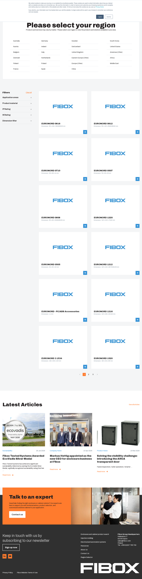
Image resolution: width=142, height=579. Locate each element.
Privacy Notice (100, 7)
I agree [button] (100, 17)
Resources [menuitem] (85, 546)
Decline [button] (109, 17)
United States (115, 46)
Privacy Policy (7, 572)
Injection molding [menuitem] (87, 538)
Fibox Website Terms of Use (27, 572)
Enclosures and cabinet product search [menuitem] (95, 534)
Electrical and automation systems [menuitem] (93, 542)
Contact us (17, 514)
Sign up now (11, 547)
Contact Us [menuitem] (85, 553)
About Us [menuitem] (84, 550)
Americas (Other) (116, 52)
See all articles (134, 404)
